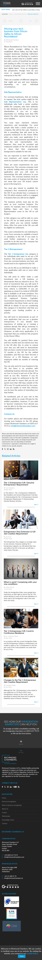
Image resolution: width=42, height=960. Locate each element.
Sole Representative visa (15, 101)
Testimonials (6, 816)
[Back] (21, 20)
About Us (5, 809)
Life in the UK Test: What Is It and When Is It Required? (26, 10)
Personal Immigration (9, 801)
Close (21, 956)
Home (10, 14)
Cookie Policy (32, 953)
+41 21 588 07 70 (9, 876)
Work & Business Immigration (12, 805)
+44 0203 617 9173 (10, 855)
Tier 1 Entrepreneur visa (18, 254)
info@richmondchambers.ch (12, 878)
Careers (4, 813)
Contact (4, 823)
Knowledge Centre (20, 14)
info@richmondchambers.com (23, 426)
